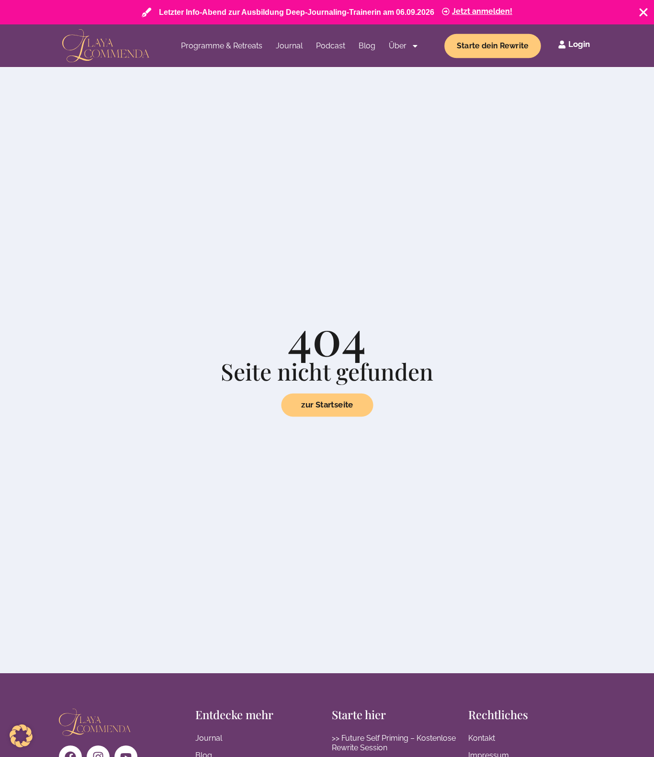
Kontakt (481, 738)
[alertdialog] (327, 12)
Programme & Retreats (221, 45)
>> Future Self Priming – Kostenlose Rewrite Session (394, 743)
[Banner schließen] (643, 12)
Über (397, 45)
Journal (289, 45)
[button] (21, 736)
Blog (367, 45)
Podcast (330, 45)
